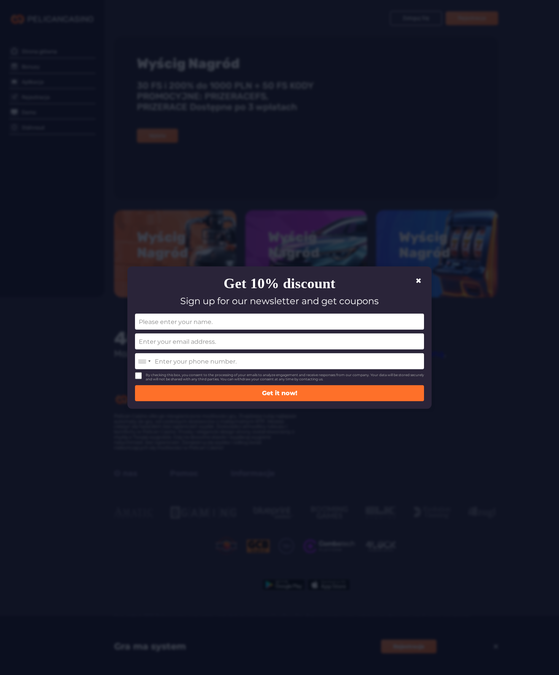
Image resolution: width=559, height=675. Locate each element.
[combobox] (144, 361)
